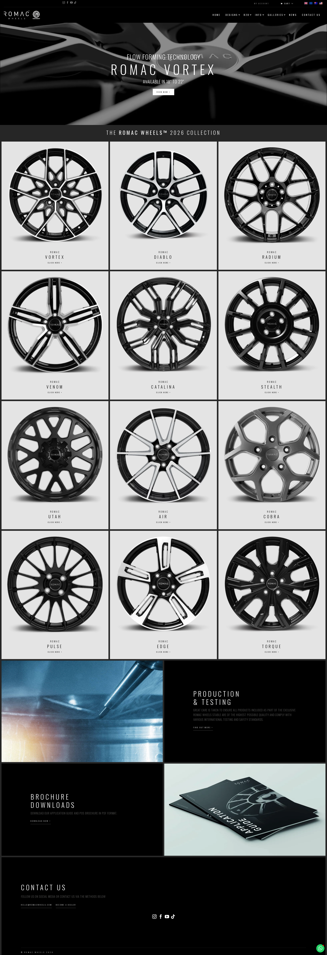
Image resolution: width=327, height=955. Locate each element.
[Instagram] (154, 916)
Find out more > (203, 727)
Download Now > (41, 821)
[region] (163, 74)
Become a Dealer (66, 904)
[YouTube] (167, 916)
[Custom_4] (173, 916)
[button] (163, 74)
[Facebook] (161, 916)
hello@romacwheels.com (36, 904)
